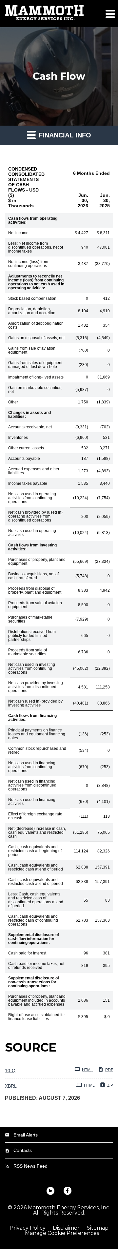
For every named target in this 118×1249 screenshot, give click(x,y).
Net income (18, 233)
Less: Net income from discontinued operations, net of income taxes (35, 247)
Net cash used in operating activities (32, 533)
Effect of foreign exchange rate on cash (35, 816)
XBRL (11, 1086)
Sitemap (97, 1228)
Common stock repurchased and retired (37, 750)
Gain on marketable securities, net (35, 390)
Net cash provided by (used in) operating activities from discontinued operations (35, 516)
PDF (109, 1070)
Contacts (22, 1150)
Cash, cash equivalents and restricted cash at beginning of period (35, 851)
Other (13, 402)
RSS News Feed (30, 1166)
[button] (110, 14)
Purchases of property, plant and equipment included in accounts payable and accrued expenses (37, 1000)
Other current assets (26, 448)
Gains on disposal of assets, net (36, 338)
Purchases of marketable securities (30, 619)
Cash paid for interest (27, 953)
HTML (87, 1070)
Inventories (18, 438)
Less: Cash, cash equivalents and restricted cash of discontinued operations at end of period (35, 900)
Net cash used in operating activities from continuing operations (32, 498)
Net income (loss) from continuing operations (28, 264)
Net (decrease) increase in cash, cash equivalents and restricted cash (37, 832)
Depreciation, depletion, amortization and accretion (31, 311)
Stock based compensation (32, 298)
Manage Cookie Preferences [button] (62, 1233)
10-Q (10, 1070)
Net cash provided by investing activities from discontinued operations (35, 687)
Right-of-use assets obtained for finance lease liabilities (36, 1017)
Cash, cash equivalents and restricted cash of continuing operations (33, 920)
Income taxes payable (27, 483)
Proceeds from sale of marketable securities (27, 652)
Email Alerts (25, 1134)
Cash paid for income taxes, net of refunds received (36, 966)
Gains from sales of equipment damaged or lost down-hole (35, 365)
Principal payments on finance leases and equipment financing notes (36, 734)
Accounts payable (24, 459)
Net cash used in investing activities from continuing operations (31, 668)
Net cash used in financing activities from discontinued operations (32, 785)
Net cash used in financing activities (31, 802)
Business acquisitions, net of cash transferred (33, 576)
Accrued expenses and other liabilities (33, 471)
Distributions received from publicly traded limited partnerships (32, 636)
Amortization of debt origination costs (36, 325)
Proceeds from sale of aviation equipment (35, 605)
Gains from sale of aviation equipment (31, 350)
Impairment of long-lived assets (36, 377)
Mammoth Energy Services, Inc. (69, 1207)
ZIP (110, 1085)
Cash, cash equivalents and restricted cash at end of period (35, 867)
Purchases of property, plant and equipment (37, 561)
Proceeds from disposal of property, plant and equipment (34, 590)
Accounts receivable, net (30, 427)
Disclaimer (66, 1228)
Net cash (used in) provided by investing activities (35, 703)
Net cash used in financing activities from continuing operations (31, 767)
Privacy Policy (28, 1228)
